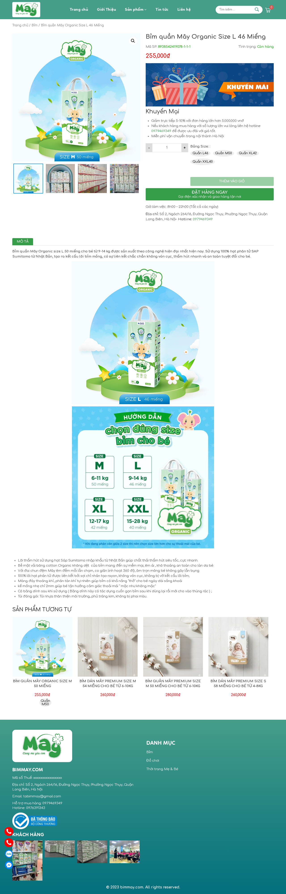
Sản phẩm (134, 10)
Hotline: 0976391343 (28, 808)
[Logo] (42, 746)
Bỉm (35, 25)
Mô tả (23, 241)
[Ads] (210, 85)
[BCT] (34, 821)
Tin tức (162, 10)
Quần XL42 (248, 153)
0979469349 (161, 131)
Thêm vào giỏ (232, 181)
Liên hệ (184, 10)
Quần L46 (200, 153)
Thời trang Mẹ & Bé (162, 769)
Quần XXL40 (203, 161)
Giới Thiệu (106, 10)
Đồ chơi (152, 761)
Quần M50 (223, 153)
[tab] (22, 241)
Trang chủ (79, 10)
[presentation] (145, 860)
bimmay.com (131, 887)
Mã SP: (151, 47)
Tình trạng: (247, 47)
